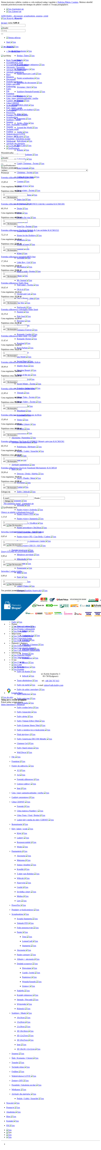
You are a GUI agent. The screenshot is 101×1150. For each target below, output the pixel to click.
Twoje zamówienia (25, 636)
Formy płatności (24, 645)
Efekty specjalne (13, 84)
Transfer (9, 127)
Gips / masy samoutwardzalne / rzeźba (22, 98)
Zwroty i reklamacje (25, 626)
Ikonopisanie (11, 105)
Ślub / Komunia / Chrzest (16, 124)
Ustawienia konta (24, 638)
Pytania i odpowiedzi (26, 629)
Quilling (9, 131)
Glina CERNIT (12, 103)
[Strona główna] (13, 37)
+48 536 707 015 (52, 681)
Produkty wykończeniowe (17, 115)
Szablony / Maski (13, 120)
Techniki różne (12, 129)
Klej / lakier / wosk (14, 108)
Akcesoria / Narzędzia (15, 67)
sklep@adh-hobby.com (53, 685)
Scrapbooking (12, 117)
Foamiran (10, 93)
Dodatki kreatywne (14, 82)
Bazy (8, 74)
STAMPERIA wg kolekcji (17, 65)
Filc (7, 91)
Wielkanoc (10, 141)
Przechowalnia (23, 641)
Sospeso (9, 122)
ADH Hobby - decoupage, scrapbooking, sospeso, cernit (24, 16)
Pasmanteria (11, 110)
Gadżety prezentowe (14, 101)
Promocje (10, 1146)
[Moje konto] (9, 1135)
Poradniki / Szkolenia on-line (18, 139)
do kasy (4, 23)
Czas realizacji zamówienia (28, 650)
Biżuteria (10, 77)
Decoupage (11, 79)
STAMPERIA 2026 (14, 62)
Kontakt (20, 667)
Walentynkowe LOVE (15, 134)
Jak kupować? (23, 657)
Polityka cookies (24, 655)
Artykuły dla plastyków (16, 70)
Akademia (10, 1149)
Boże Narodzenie (13, 60)
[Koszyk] (9, 1137)
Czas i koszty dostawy (26, 648)
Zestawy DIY (12, 136)
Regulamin (21, 631)
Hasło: (37, 498)
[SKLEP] (9, 1130)
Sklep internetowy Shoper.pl (13, 704)
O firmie (20, 662)
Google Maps (17, 693)
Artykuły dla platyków (15, 143)
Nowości (10, 1144)
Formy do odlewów (14, 96)
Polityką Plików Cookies (68, 2)
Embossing (11, 86)
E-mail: (6, 498)
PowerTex (10, 112)
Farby (8, 89)
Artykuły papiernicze (15, 72)
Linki (19, 664)
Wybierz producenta (9, 168)
